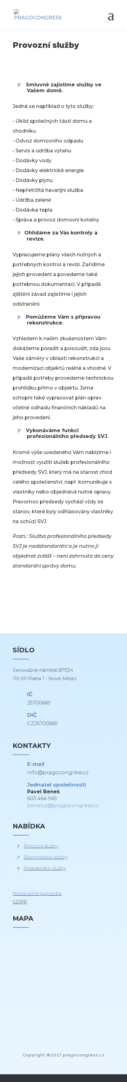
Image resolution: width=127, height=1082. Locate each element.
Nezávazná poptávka (37, 893)
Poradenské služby (44, 868)
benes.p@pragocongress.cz (63, 805)
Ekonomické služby (45, 857)
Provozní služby (40, 846)
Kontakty (35, 602)
